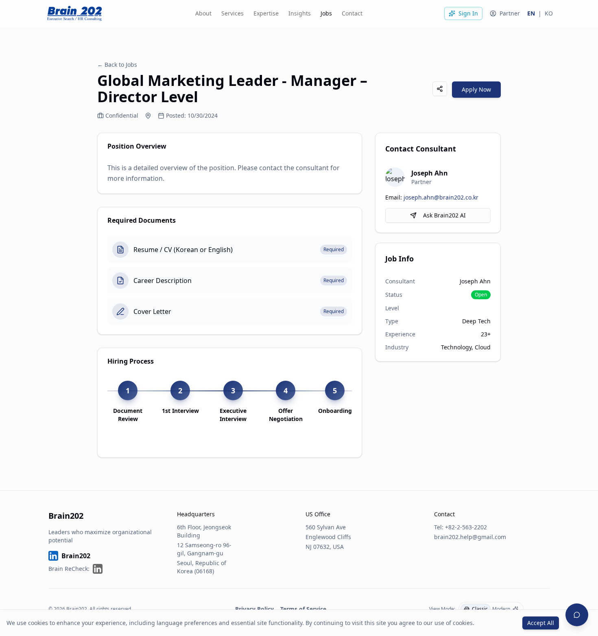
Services (232, 13)
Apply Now (476, 89)
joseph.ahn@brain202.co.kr (441, 197)
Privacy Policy (254, 609)
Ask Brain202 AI (444, 215)
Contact (352, 13)
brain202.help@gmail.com (470, 537)
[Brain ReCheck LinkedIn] (98, 569)
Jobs (326, 13)
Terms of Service (303, 609)
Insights (299, 13)
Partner (510, 13)
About (203, 13)
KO (549, 13)
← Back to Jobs (117, 64)
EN (531, 13)
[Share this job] (439, 88)
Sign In (468, 13)
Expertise (266, 13)
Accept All (540, 623)
